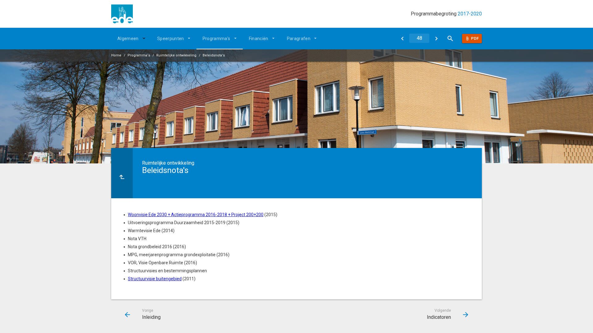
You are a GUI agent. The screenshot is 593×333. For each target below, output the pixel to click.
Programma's (216, 38)
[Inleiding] (402, 38)
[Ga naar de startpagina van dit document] (122, 14)
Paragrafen (299, 38)
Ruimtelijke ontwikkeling (176, 55)
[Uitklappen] (145, 38)
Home (116, 55)
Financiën (258, 38)
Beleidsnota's (214, 55)
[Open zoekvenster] (450, 38)
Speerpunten (170, 38)
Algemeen (128, 38)
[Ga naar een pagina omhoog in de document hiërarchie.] (122, 173)
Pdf (475, 38)
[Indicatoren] (436, 38)
